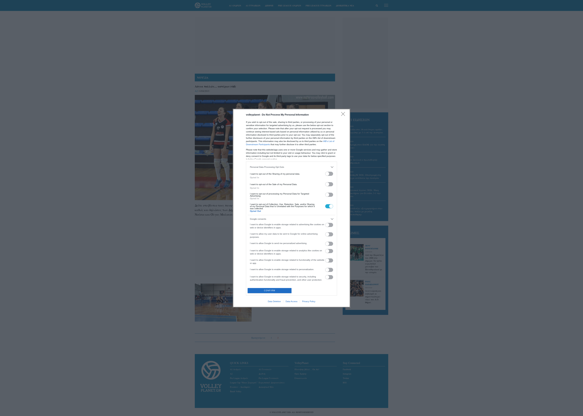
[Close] (344, 115)
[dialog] (291, 208)
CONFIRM (269, 290)
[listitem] (291, 167)
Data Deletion (274, 301)
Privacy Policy (308, 301)
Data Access (291, 301)
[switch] (329, 174)
